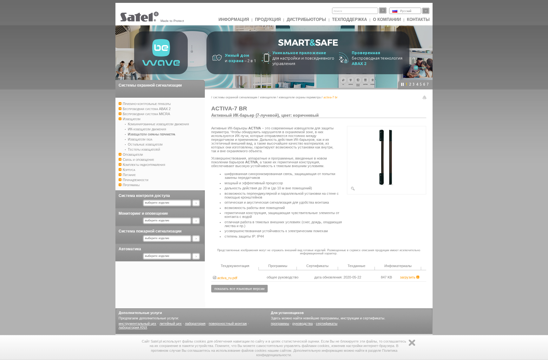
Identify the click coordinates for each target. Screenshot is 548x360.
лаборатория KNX (133, 327)
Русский (405, 11)
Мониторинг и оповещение (143, 213)
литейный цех (171, 323)
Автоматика (130, 249)
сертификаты (326, 323)
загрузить (408, 277)
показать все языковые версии (239, 289)
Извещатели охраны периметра (300, 97)
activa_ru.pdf (226, 278)
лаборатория (195, 323)
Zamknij (412, 343)
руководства (302, 323)
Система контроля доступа (144, 195)
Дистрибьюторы (306, 19)
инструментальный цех (137, 323)
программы (280, 323)
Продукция (268, 19)
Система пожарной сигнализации (150, 231)
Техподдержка (349, 19)
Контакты (418, 19)
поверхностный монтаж (228, 323)
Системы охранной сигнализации (150, 85)
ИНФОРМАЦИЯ (234, 19)
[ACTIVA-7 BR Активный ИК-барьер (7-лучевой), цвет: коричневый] (386, 190)
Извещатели (268, 97)
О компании (387, 19)
